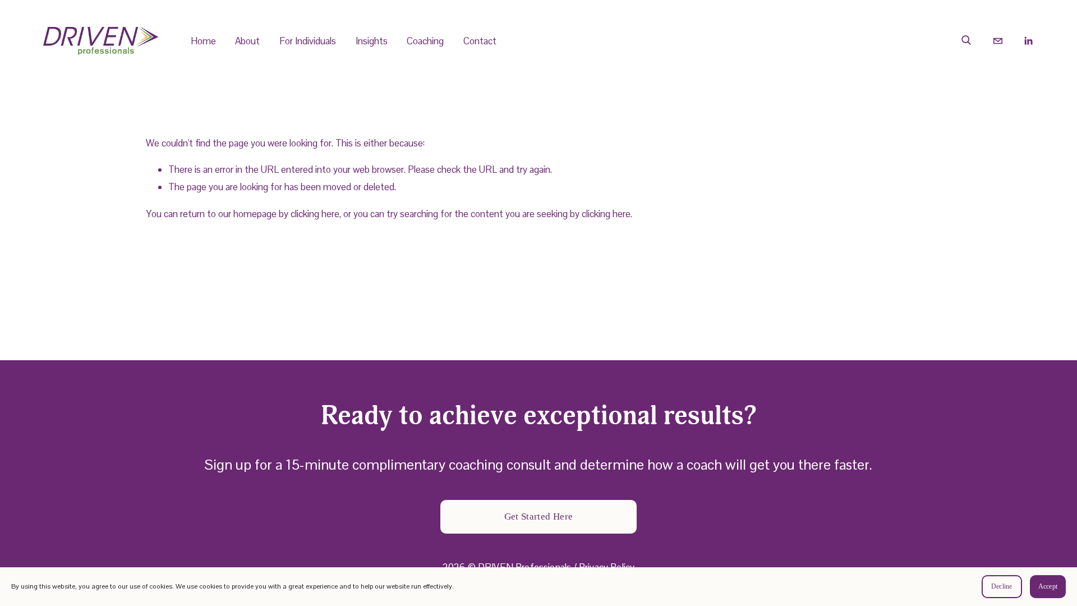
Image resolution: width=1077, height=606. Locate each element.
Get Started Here (538, 516)
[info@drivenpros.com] (998, 41)
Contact (479, 41)
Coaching (425, 41)
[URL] (967, 41)
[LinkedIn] (1028, 41)
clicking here (315, 214)
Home (203, 41)
